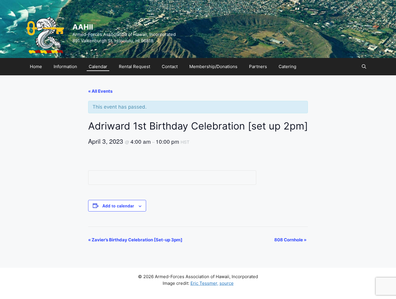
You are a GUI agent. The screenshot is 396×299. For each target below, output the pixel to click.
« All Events (100, 91)
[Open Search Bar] (364, 66)
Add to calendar (118, 206)
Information (65, 66)
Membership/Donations (213, 66)
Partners (258, 66)
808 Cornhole (290, 240)
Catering (287, 66)
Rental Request (134, 66)
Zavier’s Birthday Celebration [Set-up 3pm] (135, 240)
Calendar (98, 66)
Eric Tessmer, (204, 283)
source (226, 283)
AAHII (82, 27)
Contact (170, 66)
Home (36, 66)
